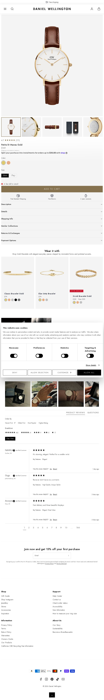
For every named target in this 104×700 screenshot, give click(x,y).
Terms (3, 628)
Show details (91, 365)
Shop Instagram (7, 599)
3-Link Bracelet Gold (82, 296)
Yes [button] (51, 469)
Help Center (57, 596)
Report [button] (55, 469)
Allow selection (40, 372)
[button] (5, 9)
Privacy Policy (49, 563)
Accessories (6, 610)
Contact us (57, 599)
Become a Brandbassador (63, 632)
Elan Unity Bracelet (47, 293)
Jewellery (4, 603)
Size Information (59, 610)
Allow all (89, 372)
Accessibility (57, 606)
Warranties (5, 635)
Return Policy (6, 632)
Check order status (60, 603)
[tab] (75, 413)
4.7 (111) (10, 140)
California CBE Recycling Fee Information (17, 646)
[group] (52, 461)
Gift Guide (5, 596)
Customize (63, 372)
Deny (14, 372)
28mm (5, 175)
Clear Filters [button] (10, 439)
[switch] (39, 356)
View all (52, 313)
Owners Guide (7, 639)
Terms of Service (61, 563)
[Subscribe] (68, 555)
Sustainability (58, 628)
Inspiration (5, 613)
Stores (3, 606)
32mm (13, 175)
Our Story (56, 625)
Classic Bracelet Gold (14, 293)
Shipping (3, 150)
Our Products (6, 642)
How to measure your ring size (65, 613)
